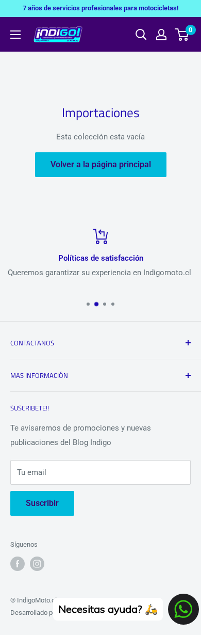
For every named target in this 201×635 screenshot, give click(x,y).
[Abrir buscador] (141, 34)
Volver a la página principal (101, 164)
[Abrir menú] (15, 34)
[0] (182, 34)
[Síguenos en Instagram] (37, 564)
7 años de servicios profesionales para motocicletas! (100, 8)
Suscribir (42, 503)
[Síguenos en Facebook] (17, 564)
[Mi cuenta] (161, 34)
